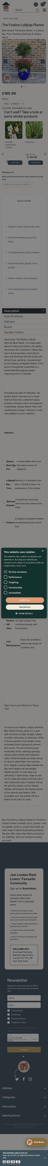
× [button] (42, 551)
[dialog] (24, 583)
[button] (24, 613)
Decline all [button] (25, 607)
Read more (21, 565)
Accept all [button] (25, 600)
